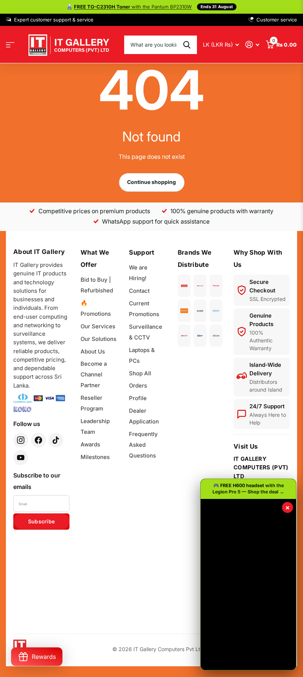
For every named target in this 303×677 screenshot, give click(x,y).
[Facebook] (38, 440)
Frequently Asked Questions (143, 444)
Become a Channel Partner (94, 374)
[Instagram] (20, 440)
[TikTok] (55, 440)
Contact (139, 290)
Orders (138, 385)
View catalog (10, 44)
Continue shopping (151, 182)
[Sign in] (252, 44)
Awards (90, 444)
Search (187, 45)
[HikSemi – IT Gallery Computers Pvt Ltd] (184, 336)
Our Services (98, 326)
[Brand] (184, 286)
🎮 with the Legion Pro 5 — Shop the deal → (248, 489)
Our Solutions (98, 338)
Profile (138, 398)
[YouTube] (20, 457)
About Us (93, 351)
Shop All (140, 373)
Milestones (95, 456)
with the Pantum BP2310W (133, 7)
